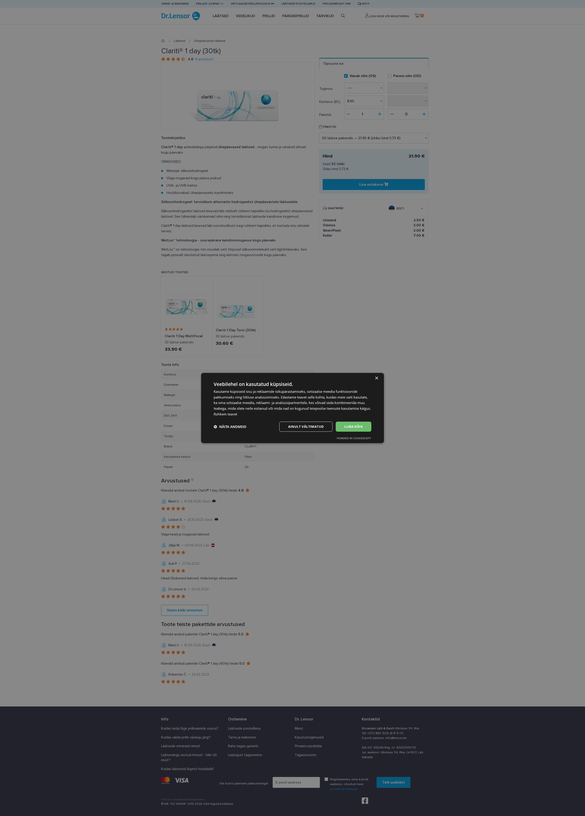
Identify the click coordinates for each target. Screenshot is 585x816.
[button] (230, 426)
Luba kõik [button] (353, 426)
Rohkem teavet (225, 414)
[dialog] (292, 408)
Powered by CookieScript (354, 438)
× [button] (376, 378)
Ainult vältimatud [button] (306, 426)
